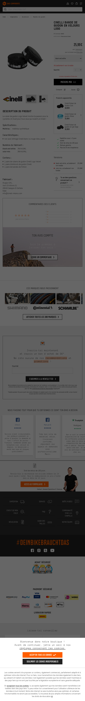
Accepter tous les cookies (41, 654)
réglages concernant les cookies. (43, 648)
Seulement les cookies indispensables (42, 661)
